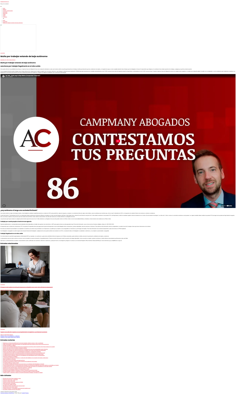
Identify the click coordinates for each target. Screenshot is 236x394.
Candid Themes (25, 393)
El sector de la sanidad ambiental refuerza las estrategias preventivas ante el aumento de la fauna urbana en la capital (29, 346)
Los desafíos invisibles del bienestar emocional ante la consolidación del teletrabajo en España (23, 364)
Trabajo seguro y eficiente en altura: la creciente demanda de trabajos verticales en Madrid (23, 372)
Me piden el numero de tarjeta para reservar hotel (14, 385)
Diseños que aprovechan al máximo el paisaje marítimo (15, 348)
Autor (4, 15)
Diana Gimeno (12, 59)
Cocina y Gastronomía (8, 10)
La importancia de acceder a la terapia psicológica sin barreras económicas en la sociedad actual (24, 352)
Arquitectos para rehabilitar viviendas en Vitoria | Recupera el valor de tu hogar (20, 370)
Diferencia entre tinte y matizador (10, 379)
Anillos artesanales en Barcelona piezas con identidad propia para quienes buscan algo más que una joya (26, 344)
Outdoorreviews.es (4, 1)
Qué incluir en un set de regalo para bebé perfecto (14, 360)
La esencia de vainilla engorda (9, 384)
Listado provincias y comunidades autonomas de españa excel (16, 388)
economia (2, 53)
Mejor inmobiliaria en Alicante (9, 359)
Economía (5, 12)
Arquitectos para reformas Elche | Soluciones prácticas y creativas (17, 367)
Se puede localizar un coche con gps (11, 362)
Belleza (4, 9)
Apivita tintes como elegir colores (10, 387)
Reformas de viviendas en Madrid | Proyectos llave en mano (16, 368)
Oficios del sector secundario (9, 383)
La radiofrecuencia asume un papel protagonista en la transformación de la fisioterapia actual (23, 354)
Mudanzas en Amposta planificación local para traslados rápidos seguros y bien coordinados (23, 343)
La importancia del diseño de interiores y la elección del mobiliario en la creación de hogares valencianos (25, 357)
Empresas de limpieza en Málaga (10, 356)
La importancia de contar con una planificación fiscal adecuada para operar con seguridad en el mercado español (27, 366)
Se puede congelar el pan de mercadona (11, 389)
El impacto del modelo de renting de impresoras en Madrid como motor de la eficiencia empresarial (26, 287)
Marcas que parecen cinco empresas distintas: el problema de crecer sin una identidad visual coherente (25, 349)
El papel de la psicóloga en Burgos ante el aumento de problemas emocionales (20, 361)
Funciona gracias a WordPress (7, 393)
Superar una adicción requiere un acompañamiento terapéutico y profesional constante (23, 332)
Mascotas (5, 13)
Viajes (4, 14)
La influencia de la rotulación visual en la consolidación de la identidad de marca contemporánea (24, 355)
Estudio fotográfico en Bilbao (9, 345)
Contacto (5, 16)
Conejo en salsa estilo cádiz (9, 380)
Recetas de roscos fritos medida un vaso (12, 378)
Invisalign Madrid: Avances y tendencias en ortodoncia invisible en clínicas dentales (21, 371)
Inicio (4, 8)
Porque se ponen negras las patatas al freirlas (13, 382)
